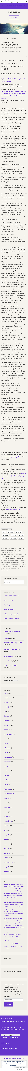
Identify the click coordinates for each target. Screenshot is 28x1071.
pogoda (13, 918)
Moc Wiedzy (12, 911)
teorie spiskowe (17, 934)
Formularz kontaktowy (11, 596)
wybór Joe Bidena (5, 566)
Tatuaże (6, 638)
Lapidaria (14, 12)
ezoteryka (7, 725)
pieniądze (17, 915)
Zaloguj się (8, 457)
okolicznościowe (18, 49)
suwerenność (17, 929)
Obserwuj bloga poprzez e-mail (14, 984)
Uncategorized (8, 862)
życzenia (8, 948)
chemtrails (11, 886)
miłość (8, 911)
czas (5, 888)
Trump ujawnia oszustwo (18, 564)
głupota (10, 895)
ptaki (9, 925)
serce (21, 925)
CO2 (17, 886)
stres (8, 929)
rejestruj (17, 457)
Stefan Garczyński (18, 927)
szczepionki (9, 564)
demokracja (13, 888)
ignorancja (14, 895)
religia (6, 830)
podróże (6, 918)
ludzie (6, 752)
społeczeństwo (10, 927)
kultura (6, 748)
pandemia (6, 915)
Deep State (9, 552)
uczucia (6, 858)
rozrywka (7, 835)
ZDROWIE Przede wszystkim (12, 971)
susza (13, 929)
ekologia (6, 716)
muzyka (6, 775)
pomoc (8, 920)
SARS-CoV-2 (17, 560)
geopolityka (6, 895)
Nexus (19, 911)
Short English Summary (11, 618)
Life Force (19, 906)
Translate (14, 1037)
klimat (6, 739)
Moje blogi (7, 605)
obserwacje (7, 789)
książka (10, 902)
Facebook (16, 893)
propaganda (12, 923)
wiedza (12, 938)
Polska (5, 920)
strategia (5, 929)
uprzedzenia (20, 936)
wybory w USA (14, 566)
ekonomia (7, 720)
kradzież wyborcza (6, 556)
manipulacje (12, 909)
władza (20, 941)
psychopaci (11, 560)
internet (9, 897)
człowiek (6, 702)
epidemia (12, 893)
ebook (8, 891)
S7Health (18, 925)
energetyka (7, 893)
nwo (13, 913)
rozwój (6, 839)
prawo (8, 51)
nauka (6, 784)
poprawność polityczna (15, 920)
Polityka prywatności (11, 614)
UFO (17, 936)
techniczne (7, 844)
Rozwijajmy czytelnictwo (9, 1049)
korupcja (6, 902)
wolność (6, 941)
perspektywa (13, 915)
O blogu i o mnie (9, 609)
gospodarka (8, 734)
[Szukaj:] (14, 582)
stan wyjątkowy (16, 562)
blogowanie (7, 698)
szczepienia (7, 932)
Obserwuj (8, 1004)
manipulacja (4, 49)
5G (4, 884)
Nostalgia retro (9, 656)
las (8, 904)
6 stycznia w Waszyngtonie (14, 548)
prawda (6, 923)
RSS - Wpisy (5, 1043)
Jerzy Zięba (13, 897)
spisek (5, 927)
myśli (5, 780)
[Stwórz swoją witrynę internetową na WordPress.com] (14, 1)
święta (21, 946)
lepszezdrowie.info (12, 906)
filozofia (6, 730)
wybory (16, 941)
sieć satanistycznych (6, 562)
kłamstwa (21, 902)
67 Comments (6, 81)
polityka (3, 51)
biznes (18, 47)
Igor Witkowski (19, 895)
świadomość (17, 946)
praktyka (7, 807)
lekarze (13, 904)
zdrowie (18, 51)
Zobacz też (7, 958)
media (6, 766)
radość (11, 925)
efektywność (13, 891)
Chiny (15, 886)
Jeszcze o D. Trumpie (10, 665)
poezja (9, 918)
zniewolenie (6, 946)
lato (11, 904)
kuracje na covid (16, 556)
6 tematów (7, 661)
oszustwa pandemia (10, 558)
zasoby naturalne (7, 944)
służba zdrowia (11, 934)
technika (6, 848)
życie (5, 948)
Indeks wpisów (8, 600)
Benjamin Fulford (9, 79)
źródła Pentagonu (11, 568)
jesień (17, 897)
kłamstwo (6, 904)
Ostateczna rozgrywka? (13, 510)
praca (5, 803)
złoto (14, 946)
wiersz (15, 938)
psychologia (8, 821)
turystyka (7, 853)
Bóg (18, 884)
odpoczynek (17, 913)
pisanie (21, 915)
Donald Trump (16, 552)
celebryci (21, 884)
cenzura (6, 886)
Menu (15, 17)
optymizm (21, 913)
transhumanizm (6, 936)
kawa (20, 897)
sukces (10, 929)
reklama (6, 826)
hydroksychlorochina (20, 554)
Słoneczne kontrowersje (12, 649)
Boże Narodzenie (13, 884)
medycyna (11, 49)
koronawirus (18, 900)
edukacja (7, 707)
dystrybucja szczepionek (7, 554)
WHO (9, 938)
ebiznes (5, 891)
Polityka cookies (13, 1065)
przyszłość (6, 925)
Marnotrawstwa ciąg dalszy (13, 643)
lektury (17, 904)
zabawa (22, 941)
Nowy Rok (10, 913)
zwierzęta (11, 946)
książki (6, 743)
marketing (7, 762)
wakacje (6, 939)
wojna (18, 938)
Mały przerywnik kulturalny (13, 631)
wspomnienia (12, 941)
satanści (23, 560)
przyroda (7, 816)
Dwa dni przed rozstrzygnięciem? (10, 43)
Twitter (15, 936)
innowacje (5, 897)
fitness (20, 893)
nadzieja (16, 911)
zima (19, 944)
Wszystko (12, 51)
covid (19, 886)
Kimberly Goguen (7, 900)
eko (5, 711)
